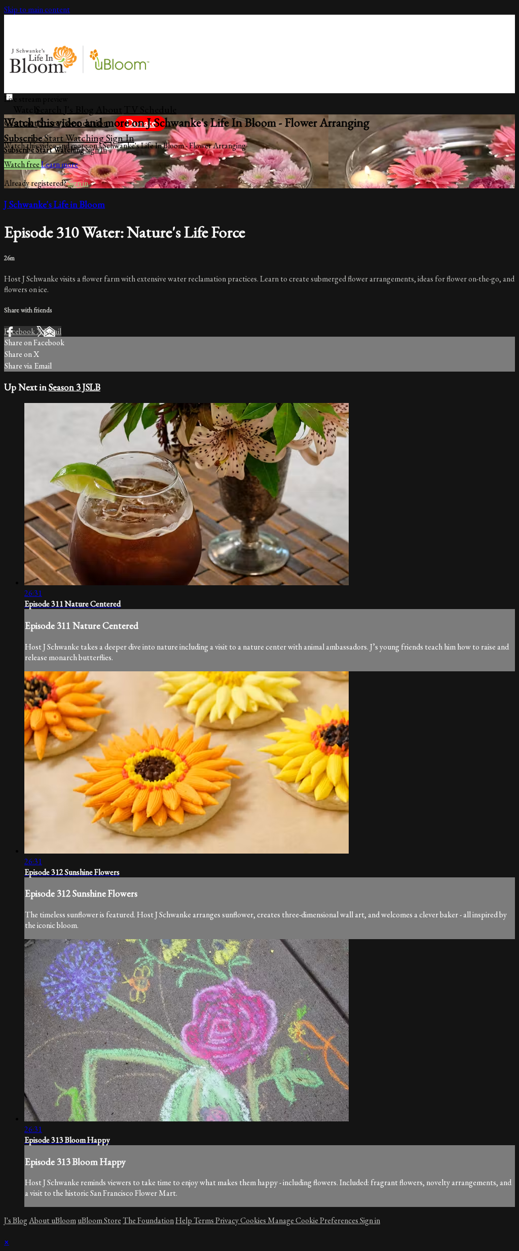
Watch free (22, 164)
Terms (204, 1220)
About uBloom (52, 1220)
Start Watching (75, 137)
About (108, 109)
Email (52, 331)
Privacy (227, 1220)
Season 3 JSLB (74, 387)
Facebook (20, 331)
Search (49, 109)
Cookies (254, 1220)
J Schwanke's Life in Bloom (54, 204)
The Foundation (148, 1220)
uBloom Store (99, 1220)
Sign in (120, 137)
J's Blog (79, 109)
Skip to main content (37, 9)
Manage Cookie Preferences (314, 1220)
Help (184, 1220)
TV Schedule (150, 109)
